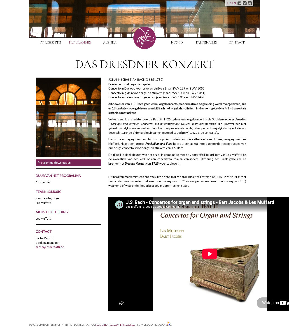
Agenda (110, 42)
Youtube (249, 3)
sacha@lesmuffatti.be (50, 247)
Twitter (244, 3)
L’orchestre (50, 42)
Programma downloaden (54, 162)
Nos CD (177, 42)
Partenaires (206, 42)
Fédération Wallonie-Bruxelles (115, 325)
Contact (236, 42)
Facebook (239, 3)
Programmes (80, 42)
